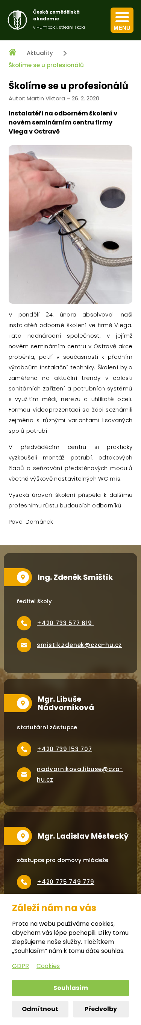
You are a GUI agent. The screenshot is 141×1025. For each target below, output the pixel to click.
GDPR (20, 966)
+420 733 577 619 (65, 623)
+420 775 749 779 (65, 882)
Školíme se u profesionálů (46, 65)
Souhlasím (70, 988)
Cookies (48, 966)
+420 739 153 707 (64, 749)
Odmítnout (40, 1009)
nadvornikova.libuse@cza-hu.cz (80, 774)
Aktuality (40, 53)
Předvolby (101, 1009)
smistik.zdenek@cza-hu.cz (79, 645)
